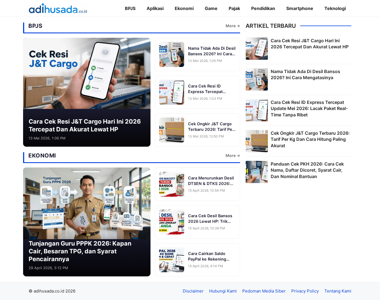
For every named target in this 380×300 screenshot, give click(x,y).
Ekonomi (184, 8)
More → (233, 25)
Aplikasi (155, 8)
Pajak (234, 8)
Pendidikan (263, 8)
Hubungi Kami (223, 291)
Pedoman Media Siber (264, 291)
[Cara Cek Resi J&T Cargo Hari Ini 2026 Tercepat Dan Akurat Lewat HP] (86, 74)
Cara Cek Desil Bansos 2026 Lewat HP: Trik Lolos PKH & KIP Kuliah (210, 221)
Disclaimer (193, 291)
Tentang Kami (337, 291)
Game (211, 8)
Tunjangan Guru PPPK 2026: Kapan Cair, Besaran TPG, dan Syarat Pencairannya (80, 251)
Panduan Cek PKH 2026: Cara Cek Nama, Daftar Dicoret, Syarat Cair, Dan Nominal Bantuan (307, 170)
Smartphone (299, 8)
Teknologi (335, 8)
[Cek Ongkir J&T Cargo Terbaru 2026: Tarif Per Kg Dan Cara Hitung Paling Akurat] (171, 130)
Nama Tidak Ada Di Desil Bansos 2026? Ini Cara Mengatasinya (212, 53)
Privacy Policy (305, 291)
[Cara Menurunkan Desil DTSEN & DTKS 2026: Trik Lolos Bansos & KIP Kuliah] (171, 184)
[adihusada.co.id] (58, 8)
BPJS (130, 8)
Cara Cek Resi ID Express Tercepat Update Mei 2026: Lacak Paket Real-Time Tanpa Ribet (309, 108)
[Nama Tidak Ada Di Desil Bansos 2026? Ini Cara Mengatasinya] (171, 54)
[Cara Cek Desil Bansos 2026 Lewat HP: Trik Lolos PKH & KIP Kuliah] (171, 221)
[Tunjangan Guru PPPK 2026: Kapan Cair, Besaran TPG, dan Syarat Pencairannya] (86, 204)
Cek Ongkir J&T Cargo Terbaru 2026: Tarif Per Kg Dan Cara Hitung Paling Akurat (310, 139)
